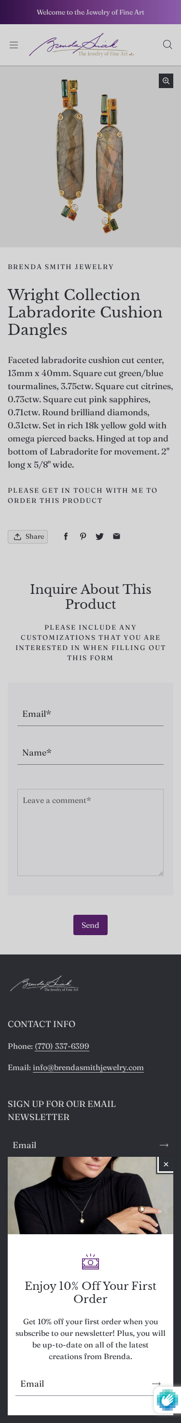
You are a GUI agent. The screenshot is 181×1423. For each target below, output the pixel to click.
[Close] (166, 1164)
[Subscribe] (156, 1384)
